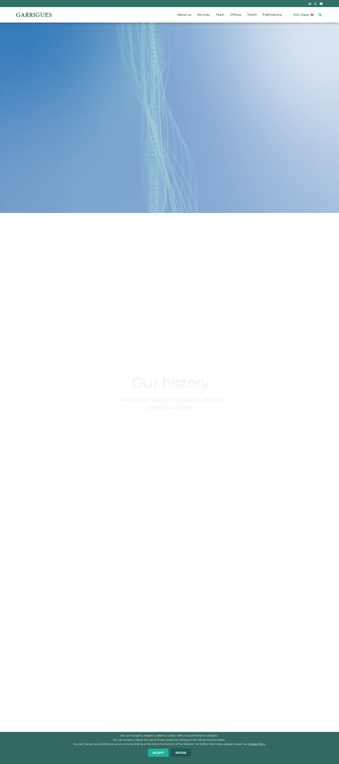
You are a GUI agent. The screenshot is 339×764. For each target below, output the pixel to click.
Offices (235, 14)
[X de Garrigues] (315, 3)
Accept (158, 752)
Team (220, 14)
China (305, 14)
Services (203, 14)
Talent (252, 14)
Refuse (181, 752)
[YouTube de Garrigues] (321, 3)
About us (184, 14)
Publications (272, 14)
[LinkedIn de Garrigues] (310, 3)
